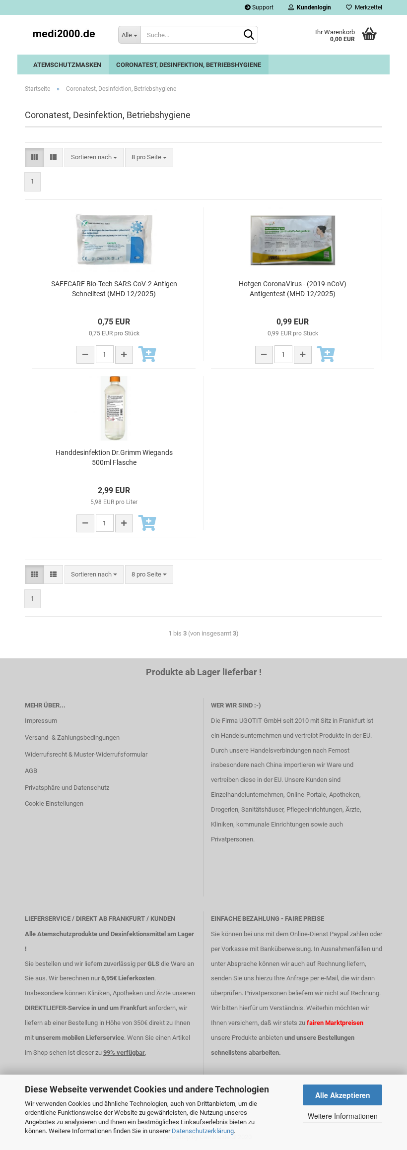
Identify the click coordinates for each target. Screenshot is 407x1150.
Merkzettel (367, 7)
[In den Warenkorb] (147, 355)
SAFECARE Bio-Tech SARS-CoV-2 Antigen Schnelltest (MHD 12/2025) (114, 289)
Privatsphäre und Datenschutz (67, 787)
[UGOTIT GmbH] (64, 35)
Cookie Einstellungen (54, 803)
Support (262, 7)
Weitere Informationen (343, 1116)
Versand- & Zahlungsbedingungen (72, 737)
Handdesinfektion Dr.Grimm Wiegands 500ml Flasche (114, 457)
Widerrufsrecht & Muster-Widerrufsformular (86, 754)
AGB (31, 770)
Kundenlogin (312, 7)
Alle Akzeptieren (342, 1095)
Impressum (41, 720)
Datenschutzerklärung (203, 1131)
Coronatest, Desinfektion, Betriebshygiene (188, 64)
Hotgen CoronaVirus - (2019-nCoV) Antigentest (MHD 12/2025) (292, 289)
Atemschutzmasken (67, 64)
